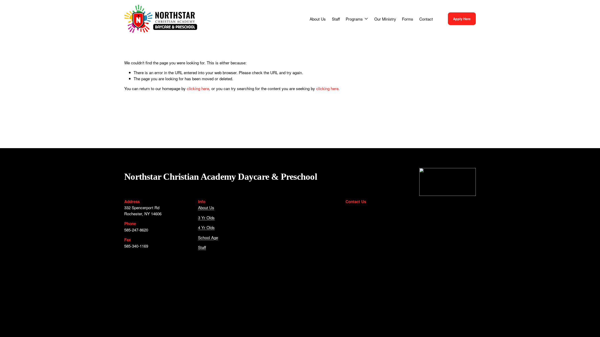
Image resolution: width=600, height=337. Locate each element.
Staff (336, 19)
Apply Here (462, 18)
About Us (318, 19)
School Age (208, 237)
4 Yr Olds (206, 227)
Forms (407, 19)
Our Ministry (385, 19)
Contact (426, 19)
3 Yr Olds (206, 217)
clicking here (198, 88)
